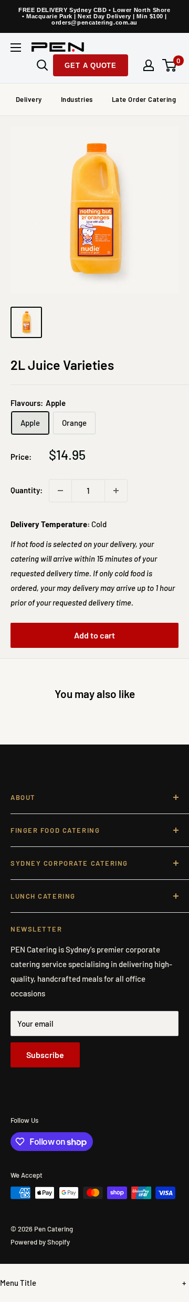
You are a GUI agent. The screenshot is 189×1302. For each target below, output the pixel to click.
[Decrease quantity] (60, 491)
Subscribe (45, 1055)
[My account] (148, 65)
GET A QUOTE (91, 65)
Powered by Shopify (40, 1242)
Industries (77, 99)
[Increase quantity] (116, 491)
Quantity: (26, 490)
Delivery (29, 99)
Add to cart (94, 635)
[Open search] (42, 65)
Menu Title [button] (18, 1282)
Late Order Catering (144, 99)
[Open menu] (15, 47)
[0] (169, 65)
